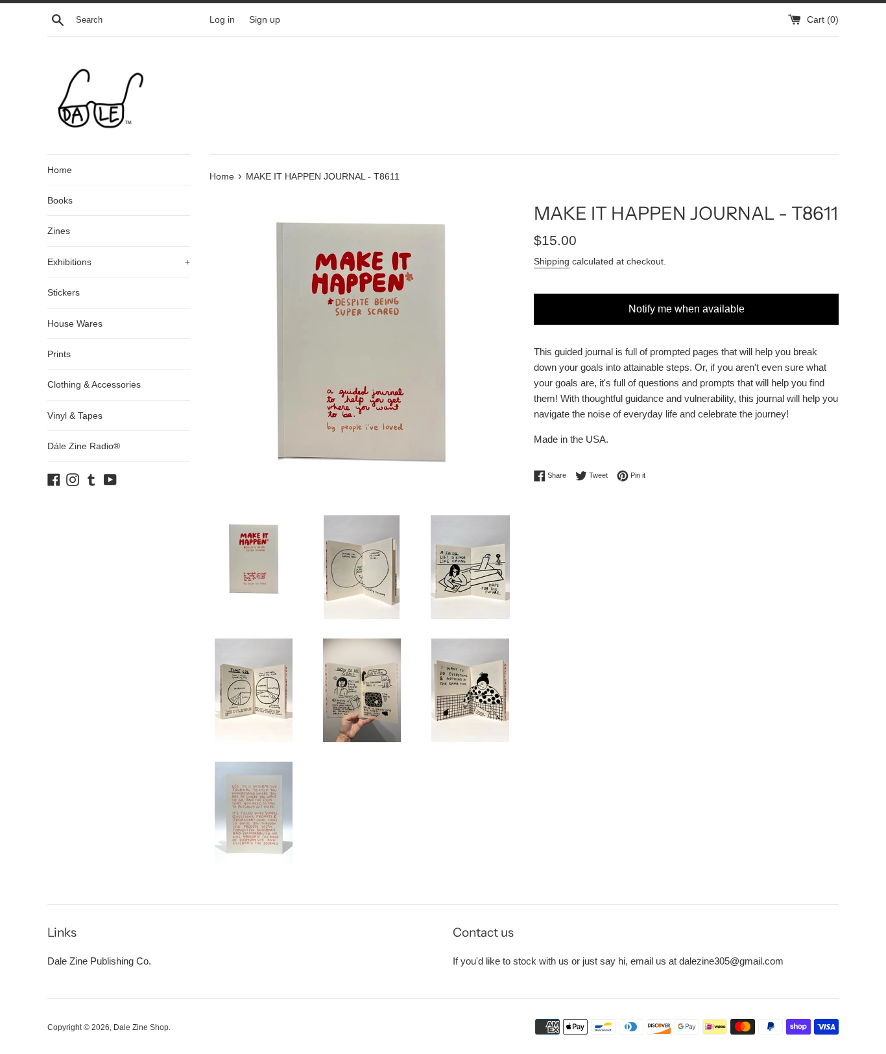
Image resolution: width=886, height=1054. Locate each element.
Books (60, 200)
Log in (222, 20)
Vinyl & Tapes (74, 415)
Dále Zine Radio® (83, 446)
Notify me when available (687, 308)
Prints (59, 354)
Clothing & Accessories (94, 384)
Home (59, 170)
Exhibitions (118, 262)
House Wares (74, 323)
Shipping (551, 261)
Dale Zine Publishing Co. (99, 960)
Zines (58, 231)
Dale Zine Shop (141, 1027)
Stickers (63, 292)
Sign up (264, 20)
